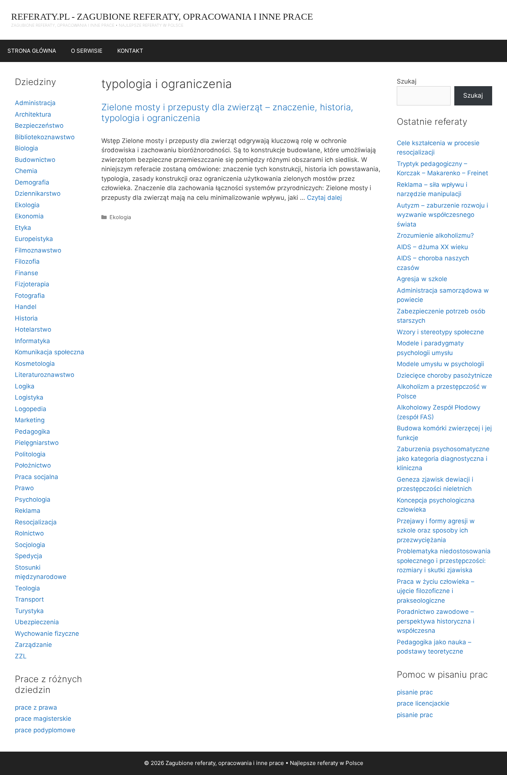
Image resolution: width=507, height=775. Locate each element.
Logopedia (30, 409)
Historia (26, 318)
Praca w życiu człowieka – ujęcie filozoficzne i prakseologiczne (435, 591)
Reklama (27, 510)
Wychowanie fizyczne (47, 633)
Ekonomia (29, 216)
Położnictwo (33, 465)
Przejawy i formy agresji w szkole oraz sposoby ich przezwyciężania (436, 530)
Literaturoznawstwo (44, 374)
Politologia (30, 454)
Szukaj (406, 81)
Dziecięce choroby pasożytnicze (444, 375)
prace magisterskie (43, 718)
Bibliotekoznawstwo (45, 137)
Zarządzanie (33, 644)
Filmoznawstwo (38, 250)
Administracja (35, 103)
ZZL (21, 656)
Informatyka (32, 341)
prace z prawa (36, 707)
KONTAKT (130, 50)
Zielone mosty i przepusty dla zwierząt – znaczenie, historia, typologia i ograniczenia (227, 112)
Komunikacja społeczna (49, 352)
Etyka (23, 227)
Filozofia (27, 261)
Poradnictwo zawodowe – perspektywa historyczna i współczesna (435, 621)
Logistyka (29, 397)
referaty (327, 762)
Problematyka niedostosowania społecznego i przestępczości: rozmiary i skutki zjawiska (444, 560)
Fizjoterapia (32, 284)
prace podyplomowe (45, 730)
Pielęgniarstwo (37, 442)
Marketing (30, 420)
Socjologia (30, 544)
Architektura (33, 114)
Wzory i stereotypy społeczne (440, 332)
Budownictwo (35, 159)
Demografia (32, 182)
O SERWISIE (86, 50)
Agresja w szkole (422, 279)
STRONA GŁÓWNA (31, 50)
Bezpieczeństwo (39, 125)
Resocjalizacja (36, 522)
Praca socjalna (36, 477)
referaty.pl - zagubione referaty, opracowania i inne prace (162, 17)
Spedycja (28, 556)
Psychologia (32, 499)
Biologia (26, 148)
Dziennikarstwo (37, 193)
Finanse (26, 273)
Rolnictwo (29, 533)
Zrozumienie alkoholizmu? (435, 235)
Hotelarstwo (33, 329)
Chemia (26, 171)
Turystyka (29, 611)
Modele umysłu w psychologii (440, 364)
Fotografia (30, 295)
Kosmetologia (35, 363)
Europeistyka (34, 238)
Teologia (27, 588)
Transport (29, 599)
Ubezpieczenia (37, 622)
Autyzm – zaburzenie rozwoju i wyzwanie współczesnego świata (442, 215)
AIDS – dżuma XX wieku (432, 247)
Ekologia (120, 217)
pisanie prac (415, 692)
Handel (25, 306)
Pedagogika (32, 431)
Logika (25, 386)
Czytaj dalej (324, 197)
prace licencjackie (423, 703)
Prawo (24, 488)
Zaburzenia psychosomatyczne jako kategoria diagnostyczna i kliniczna (443, 458)
